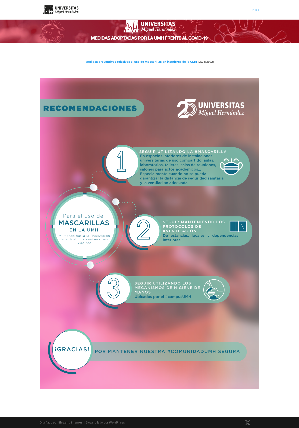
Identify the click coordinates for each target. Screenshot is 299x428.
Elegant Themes (70, 422)
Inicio (255, 10)
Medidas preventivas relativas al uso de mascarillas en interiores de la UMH (141, 62)
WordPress (117, 422)
